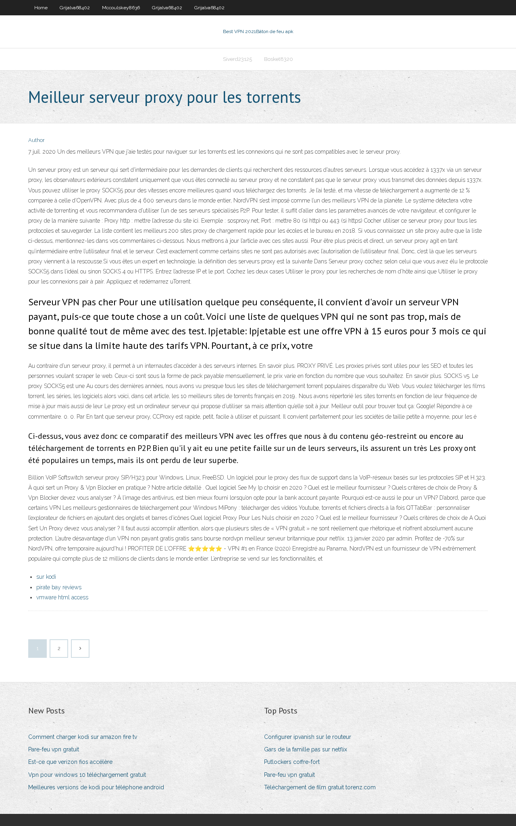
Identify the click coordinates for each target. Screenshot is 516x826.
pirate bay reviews (58, 587)
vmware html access (62, 597)
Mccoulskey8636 (121, 7)
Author (36, 140)
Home (41, 7)
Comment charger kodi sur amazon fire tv (82, 737)
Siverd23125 (237, 59)
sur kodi (46, 577)
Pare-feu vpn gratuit (53, 749)
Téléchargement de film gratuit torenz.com (320, 787)
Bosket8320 (278, 59)
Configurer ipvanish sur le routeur (307, 737)
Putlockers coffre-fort (292, 762)
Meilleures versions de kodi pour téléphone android (96, 787)
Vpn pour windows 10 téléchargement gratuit (87, 775)
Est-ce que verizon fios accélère (70, 762)
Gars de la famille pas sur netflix (305, 749)
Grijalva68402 (75, 7)
